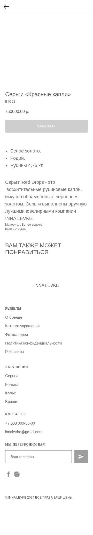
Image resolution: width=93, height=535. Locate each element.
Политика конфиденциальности (33, 343)
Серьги (11, 375)
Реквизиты (14, 351)
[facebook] (8, 474)
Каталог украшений (22, 326)
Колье (10, 393)
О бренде (13, 317)
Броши (11, 401)
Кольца (11, 384)
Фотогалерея (16, 334)
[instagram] (17, 474)
